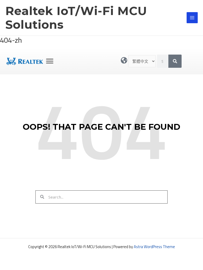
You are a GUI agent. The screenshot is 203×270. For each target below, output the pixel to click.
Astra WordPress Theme (154, 247)
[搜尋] (175, 61)
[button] (50, 61)
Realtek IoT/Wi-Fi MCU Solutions (76, 18)
